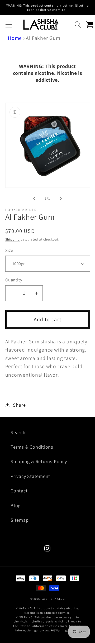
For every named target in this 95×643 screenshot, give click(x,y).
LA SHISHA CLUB (53, 599)
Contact (19, 490)
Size (9, 250)
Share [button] (19, 405)
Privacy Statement (30, 476)
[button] (8, 24)
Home (15, 38)
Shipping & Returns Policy (39, 461)
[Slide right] (61, 198)
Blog (16, 505)
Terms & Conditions (32, 447)
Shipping (12, 239)
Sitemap (19, 520)
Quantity (13, 280)
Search (18, 432)
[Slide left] (34, 198)
